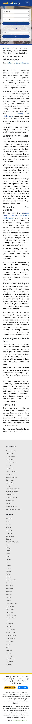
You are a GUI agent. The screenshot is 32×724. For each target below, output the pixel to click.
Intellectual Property (12, 489)
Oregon (8, 626)
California (9, 530)
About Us (15, 676)
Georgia (8, 548)
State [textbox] (5, 15)
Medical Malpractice (12, 492)
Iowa (7, 562)
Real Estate (10, 500)
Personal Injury (11, 494)
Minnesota (9, 586)
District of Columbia (12, 542)
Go (16, 23)
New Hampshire (11, 603)
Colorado (9, 533)
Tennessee (9, 641)
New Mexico (10, 609)
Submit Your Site (16, 683)
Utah (7, 647)
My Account (23, 687)
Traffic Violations (11, 506)
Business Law (10, 456)
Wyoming (9, 664)
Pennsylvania (10, 629)
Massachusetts (11, 580)
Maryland (9, 577)
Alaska (8, 521)
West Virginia (10, 659)
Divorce (8, 465)
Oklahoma (9, 624)
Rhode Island (10, 632)
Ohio (7, 621)
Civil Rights (9, 459)
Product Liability (11, 497)
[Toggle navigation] (27, 3)
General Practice (22, 63)
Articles (6, 48)
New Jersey (10, 606)
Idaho (8, 553)
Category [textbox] (6, 11)
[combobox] (16, 11)
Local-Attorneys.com (20, 720)
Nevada (8, 600)
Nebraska (9, 597)
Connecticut (10, 536)
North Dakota (10, 618)
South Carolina (11, 635)
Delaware (9, 539)
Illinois (8, 556)
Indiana (8, 559)
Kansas (8, 565)
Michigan (9, 583)
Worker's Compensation (14, 509)
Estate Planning (11, 471)
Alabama (9, 518)
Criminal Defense (11, 462)
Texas (8, 644)
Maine (8, 574)
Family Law (10, 474)
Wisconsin (9, 662)
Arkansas (9, 527)
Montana (9, 594)
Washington (10, 656)
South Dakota (10, 638)
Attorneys (11, 63)
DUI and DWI (10, 468)
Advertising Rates (20, 681)
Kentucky (9, 568)
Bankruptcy (10, 454)
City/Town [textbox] (6, 19)
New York (9, 612)
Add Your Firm (10, 687)
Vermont (9, 650)
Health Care (10, 483)
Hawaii (8, 551)
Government (10, 480)
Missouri (9, 591)
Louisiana (9, 571)
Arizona (8, 524)
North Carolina (11, 615)
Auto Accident (10, 451)
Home (7, 676)
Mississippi (9, 589)
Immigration (10, 486)
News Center (17, 679)
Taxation (9, 503)
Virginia (8, 653)
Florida (8, 545)
